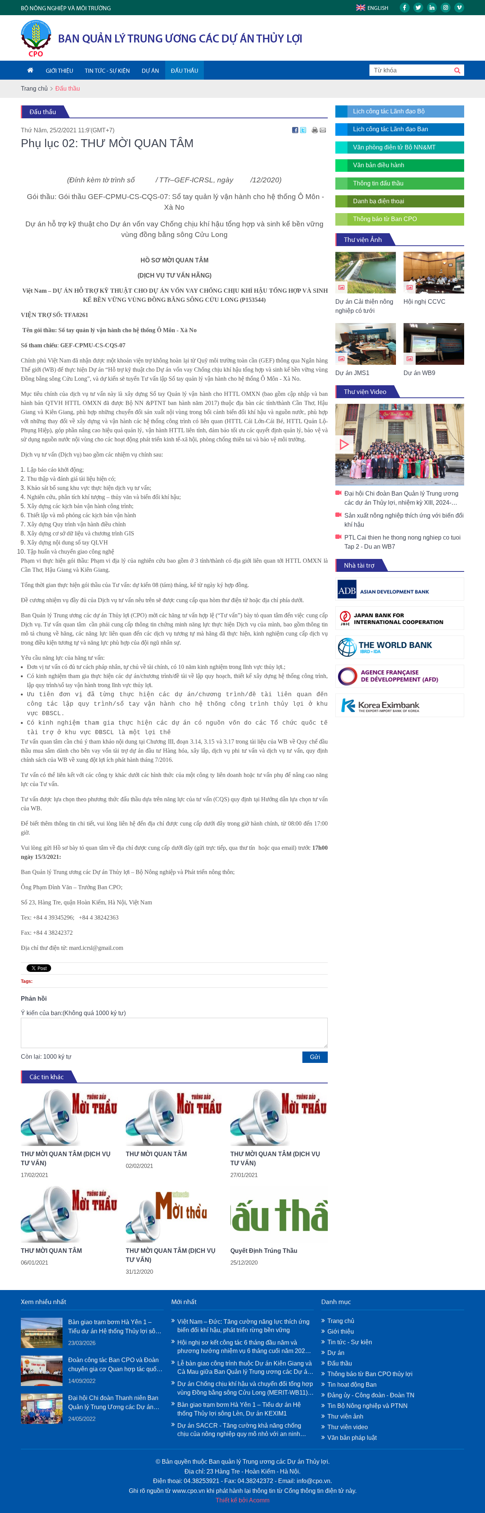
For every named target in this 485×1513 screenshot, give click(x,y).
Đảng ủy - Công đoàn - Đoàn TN (371, 1395)
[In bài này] (315, 130)
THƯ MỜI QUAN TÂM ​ (52, 1251)
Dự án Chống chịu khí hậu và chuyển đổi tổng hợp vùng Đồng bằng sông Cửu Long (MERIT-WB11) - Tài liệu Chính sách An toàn (245, 1389)
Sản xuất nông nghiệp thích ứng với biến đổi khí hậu (404, 520)
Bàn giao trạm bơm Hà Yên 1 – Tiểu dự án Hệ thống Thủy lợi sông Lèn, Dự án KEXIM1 (115, 1327)
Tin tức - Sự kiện (349, 1342)
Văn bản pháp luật (352, 1438)
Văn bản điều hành (378, 165)
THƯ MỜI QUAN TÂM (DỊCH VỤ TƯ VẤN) (171, 1255)
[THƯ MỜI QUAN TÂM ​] (69, 1214)
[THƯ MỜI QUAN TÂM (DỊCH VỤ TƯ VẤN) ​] (69, 1117)
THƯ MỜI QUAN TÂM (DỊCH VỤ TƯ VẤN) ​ (66, 1158)
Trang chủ (34, 88)
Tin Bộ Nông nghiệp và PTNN (367, 1406)
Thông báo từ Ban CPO (385, 219)
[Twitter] (303, 130)
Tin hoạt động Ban (352, 1384)
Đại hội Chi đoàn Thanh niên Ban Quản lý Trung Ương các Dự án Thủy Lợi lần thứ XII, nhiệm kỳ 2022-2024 (113, 1403)
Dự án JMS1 (352, 373)
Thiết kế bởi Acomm (242, 1500)
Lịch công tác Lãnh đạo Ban (390, 129)
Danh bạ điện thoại (378, 201)
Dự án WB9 (419, 373)
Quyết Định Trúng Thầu (263, 1251)
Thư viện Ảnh (363, 239)
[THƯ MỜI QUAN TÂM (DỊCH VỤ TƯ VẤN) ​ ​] (279, 1117)
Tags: (27, 981)
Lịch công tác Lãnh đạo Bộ (389, 111)
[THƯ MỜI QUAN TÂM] (174, 1117)
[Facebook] (295, 130)
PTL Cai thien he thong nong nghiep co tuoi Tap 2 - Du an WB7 (402, 542)
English (378, 8)
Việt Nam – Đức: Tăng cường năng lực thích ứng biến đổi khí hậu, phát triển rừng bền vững (243, 1325)
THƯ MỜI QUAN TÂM (156, 1154)
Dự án (335, 1353)
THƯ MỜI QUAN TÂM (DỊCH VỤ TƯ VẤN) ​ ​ (275, 1158)
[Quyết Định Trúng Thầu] (279, 1214)
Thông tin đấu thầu (378, 183)
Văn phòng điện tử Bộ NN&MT (394, 147)
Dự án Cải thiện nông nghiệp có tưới (364, 306)
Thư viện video (347, 1427)
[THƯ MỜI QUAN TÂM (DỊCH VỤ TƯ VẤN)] (174, 1214)
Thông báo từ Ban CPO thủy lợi (370, 1374)
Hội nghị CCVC (425, 301)
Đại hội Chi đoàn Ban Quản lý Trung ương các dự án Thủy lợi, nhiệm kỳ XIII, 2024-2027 (399, 444)
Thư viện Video (365, 392)
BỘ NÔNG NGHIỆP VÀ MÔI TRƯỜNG (66, 8)
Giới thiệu (340, 1331)
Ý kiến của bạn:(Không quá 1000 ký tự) (73, 1013)
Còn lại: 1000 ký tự (46, 1056)
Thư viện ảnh (345, 1416)
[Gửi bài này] (323, 130)
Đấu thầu (43, 112)
